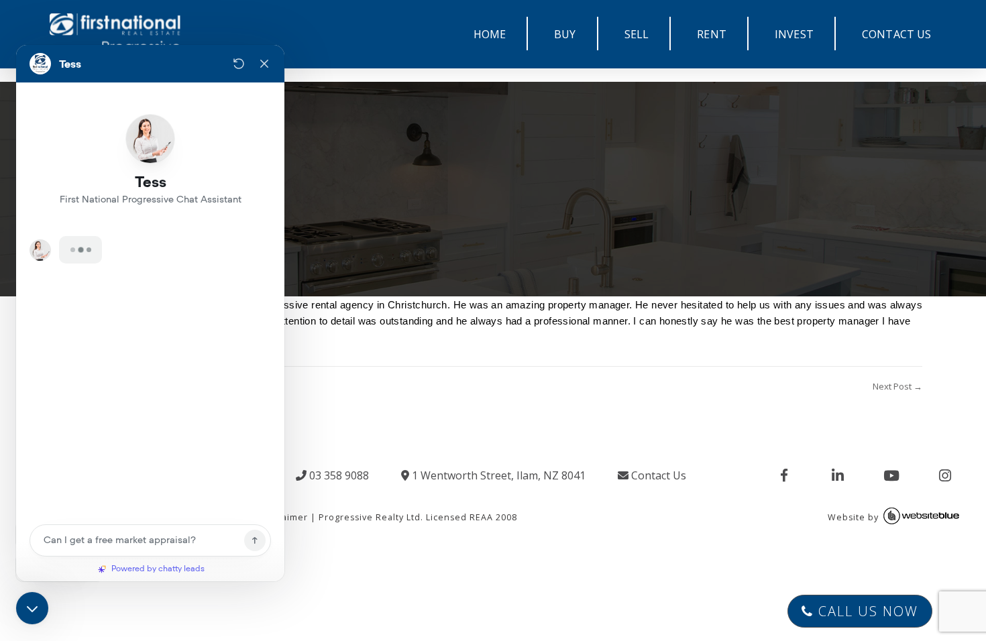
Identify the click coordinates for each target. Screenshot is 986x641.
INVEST (794, 34)
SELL (636, 34)
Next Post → (897, 386)
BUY (565, 34)
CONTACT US (897, 34)
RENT (711, 34)
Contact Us (657, 475)
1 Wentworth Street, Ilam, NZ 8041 (497, 475)
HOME (490, 34)
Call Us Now (866, 611)
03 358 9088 (338, 475)
